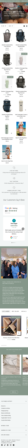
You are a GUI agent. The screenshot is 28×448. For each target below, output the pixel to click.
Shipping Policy (4, 410)
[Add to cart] (11, 40)
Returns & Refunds (5, 413)
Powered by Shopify (6, 443)
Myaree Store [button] (5, 425)
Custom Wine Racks (5, 420)
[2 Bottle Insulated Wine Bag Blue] (7, 106)
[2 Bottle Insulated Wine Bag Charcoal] (7, 59)
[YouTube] (13, 445)
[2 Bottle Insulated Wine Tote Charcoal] (7, 36)
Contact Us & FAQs (5, 408)
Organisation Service (6, 417)
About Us (3, 406)
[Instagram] (10, 445)
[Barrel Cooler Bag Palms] (7, 152)
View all (14, 392)
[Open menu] (3, 5)
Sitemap (13, 441)
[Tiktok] (4, 445)
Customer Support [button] (6, 401)
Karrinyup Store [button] (6, 430)
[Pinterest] (7, 445)
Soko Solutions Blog (6, 415)
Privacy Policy (16, 440)
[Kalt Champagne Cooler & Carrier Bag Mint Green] (7, 129)
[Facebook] (2, 445)
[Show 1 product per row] (24, 26)
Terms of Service (5, 441)
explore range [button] (5, 435)
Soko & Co (5, 440)
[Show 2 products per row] (26, 26)
